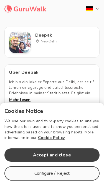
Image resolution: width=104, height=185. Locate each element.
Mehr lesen (20, 99)
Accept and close (52, 155)
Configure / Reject (52, 173)
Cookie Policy (51, 137)
